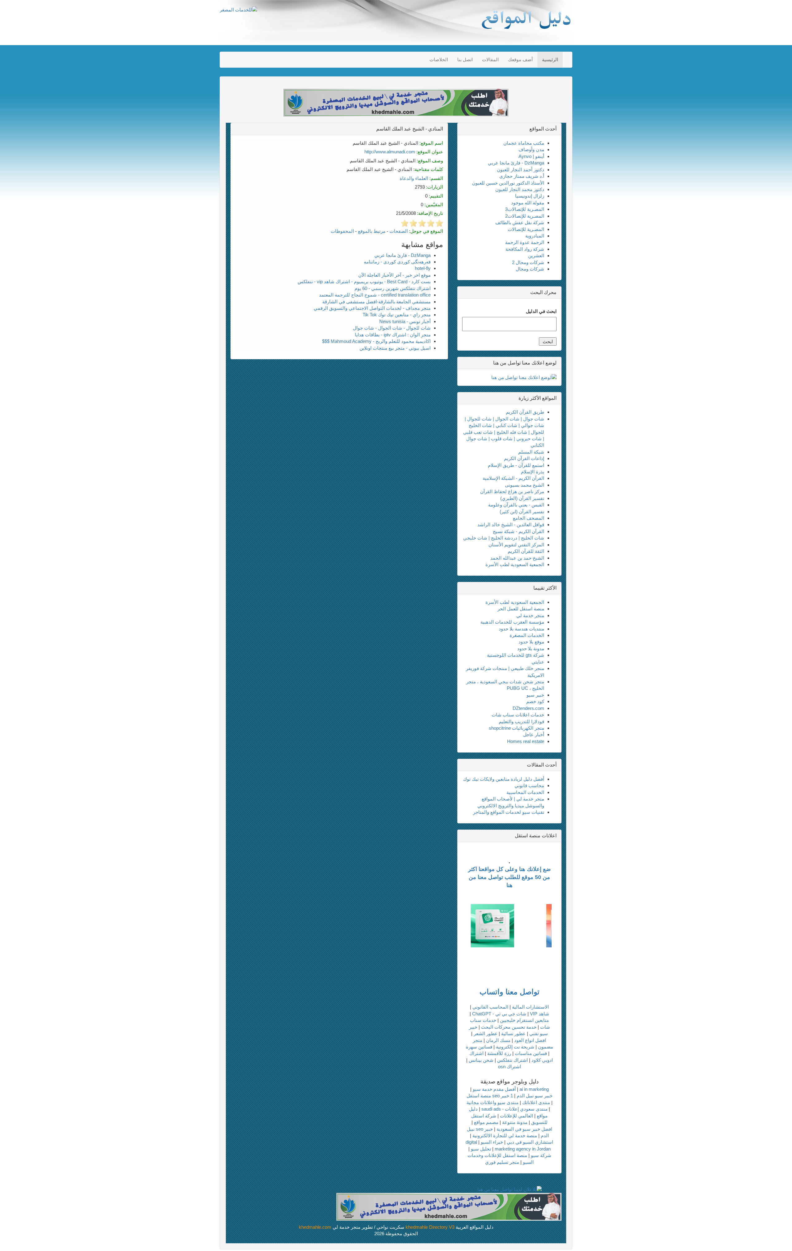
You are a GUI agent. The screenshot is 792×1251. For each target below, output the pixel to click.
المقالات (490, 59)
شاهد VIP (539, 1013)
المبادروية (534, 235)
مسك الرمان (498, 1040)
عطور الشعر (485, 1033)
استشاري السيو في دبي (530, 1142)
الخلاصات (438, 59)
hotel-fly (423, 268)
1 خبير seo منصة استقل (490, 1095)
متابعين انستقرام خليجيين (524, 1020)
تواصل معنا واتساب (510, 992)
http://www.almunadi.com (389, 151)
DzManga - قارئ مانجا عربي (402, 255)
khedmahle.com (315, 1227)
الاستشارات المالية (530, 1007)
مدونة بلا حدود (530, 648)
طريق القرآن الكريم (525, 412)
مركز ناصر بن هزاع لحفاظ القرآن (512, 491)
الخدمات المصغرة (527, 635)
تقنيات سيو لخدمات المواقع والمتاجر (508, 812)
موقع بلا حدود (531, 641)
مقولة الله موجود (527, 202)
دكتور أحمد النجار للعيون (520, 169)
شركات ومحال (530, 268)
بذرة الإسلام (532, 471)
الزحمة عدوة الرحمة (524, 242)
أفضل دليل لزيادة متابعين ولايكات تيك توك (503, 779)
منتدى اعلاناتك (536, 1102)
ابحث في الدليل (541, 311)
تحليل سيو (481, 1148)
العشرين (536, 255)
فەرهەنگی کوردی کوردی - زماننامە (397, 261)
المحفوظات (342, 231)
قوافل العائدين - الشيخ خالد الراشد (510, 524)
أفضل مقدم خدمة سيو (494, 1089)
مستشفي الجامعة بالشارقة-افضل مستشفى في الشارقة (376, 301)
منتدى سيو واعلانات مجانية (493, 1102)
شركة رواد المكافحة (525, 249)
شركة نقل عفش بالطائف (519, 222)
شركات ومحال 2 (528, 262)
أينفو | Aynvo (531, 156)
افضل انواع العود (530, 1040)
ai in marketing (534, 1089)
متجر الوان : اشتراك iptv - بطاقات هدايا (393, 334)
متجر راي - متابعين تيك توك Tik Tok (397, 314)
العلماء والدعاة (414, 178)
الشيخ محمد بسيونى (524, 485)
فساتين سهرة (479, 1046)
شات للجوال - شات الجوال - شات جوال (392, 328)
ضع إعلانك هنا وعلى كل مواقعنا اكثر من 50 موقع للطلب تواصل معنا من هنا (509, 877)
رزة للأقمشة (499, 1053)
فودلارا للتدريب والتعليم (521, 721)
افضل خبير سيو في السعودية (524, 1129)
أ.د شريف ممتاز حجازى (521, 176)
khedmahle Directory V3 (430, 1227)
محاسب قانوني (529, 785)
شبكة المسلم (531, 452)
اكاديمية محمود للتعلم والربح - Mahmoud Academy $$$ (376, 341)
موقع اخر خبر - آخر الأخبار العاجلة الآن (394, 275)
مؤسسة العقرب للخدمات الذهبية (512, 622)
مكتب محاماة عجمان (523, 143)
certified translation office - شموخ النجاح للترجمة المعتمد (375, 294)
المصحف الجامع (528, 518)
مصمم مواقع (486, 1122)
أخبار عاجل (533, 734)
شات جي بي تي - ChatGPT (499, 1013)
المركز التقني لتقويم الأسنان (516, 544)
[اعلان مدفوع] (449, 1206)
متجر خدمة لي (530, 615)
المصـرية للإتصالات (526, 229)
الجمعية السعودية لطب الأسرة (514, 564)
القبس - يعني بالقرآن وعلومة (516, 504)
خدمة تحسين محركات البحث (508, 1027)
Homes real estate (525, 741)
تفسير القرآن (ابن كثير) (522, 511)
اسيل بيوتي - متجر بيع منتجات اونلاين (395, 348)
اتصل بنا (465, 59)
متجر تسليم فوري (502, 1162)
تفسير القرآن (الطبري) (522, 498)
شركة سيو (541, 1155)
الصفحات (399, 231)
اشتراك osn (509, 1066)
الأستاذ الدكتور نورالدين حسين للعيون (508, 183)
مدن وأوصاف (531, 149)
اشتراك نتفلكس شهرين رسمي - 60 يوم (393, 288)
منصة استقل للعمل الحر (520, 608)
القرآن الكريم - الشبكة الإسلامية (513, 478)
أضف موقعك (520, 59)
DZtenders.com (528, 708)
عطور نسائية (513, 1033)
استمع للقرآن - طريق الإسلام (516, 465)
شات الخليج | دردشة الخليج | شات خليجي (503, 537)
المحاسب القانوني (490, 1007)
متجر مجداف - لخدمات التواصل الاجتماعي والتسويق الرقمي (372, 308)
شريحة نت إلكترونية (515, 1046)
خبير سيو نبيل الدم (535, 1095)
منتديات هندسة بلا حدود (521, 628)
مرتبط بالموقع (371, 231)
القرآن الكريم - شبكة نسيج (518, 531)
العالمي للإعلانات (516, 1115)
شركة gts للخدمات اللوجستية (515, 655)
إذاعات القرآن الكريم (524, 458)
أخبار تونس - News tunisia (405, 321)
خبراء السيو (492, 1142)
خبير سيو (535, 695)
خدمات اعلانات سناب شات (518, 714)
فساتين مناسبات (531, 1053)
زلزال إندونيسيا (529, 196)
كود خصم (535, 701)
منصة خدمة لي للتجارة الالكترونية (504, 1135)
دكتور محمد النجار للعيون (519, 189)
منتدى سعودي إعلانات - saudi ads (514, 1109)
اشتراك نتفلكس (512, 1060)
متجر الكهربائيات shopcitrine (516, 728)
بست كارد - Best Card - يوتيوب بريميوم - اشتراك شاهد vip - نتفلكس (364, 281)
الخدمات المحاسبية (525, 792)
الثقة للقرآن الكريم (526, 551)
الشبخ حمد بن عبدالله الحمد (517, 558)
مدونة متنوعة (514, 1122)
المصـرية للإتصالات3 (524, 209)
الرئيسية (550, 59)
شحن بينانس (481, 1060)
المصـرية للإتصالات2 (524, 216)
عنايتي (538, 661)
